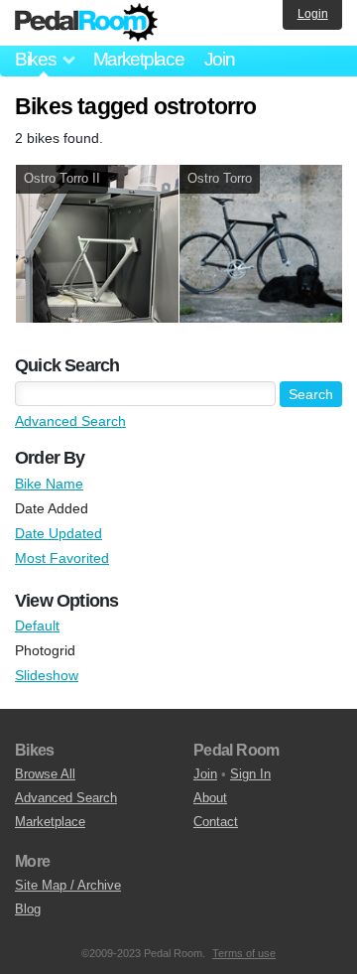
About (210, 797)
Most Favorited (62, 558)
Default (37, 625)
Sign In (250, 773)
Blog (28, 909)
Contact (215, 821)
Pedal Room (86, 23)
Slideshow (46, 675)
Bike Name (49, 483)
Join (219, 59)
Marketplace (138, 59)
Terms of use (244, 953)
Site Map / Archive (68, 885)
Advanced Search (70, 421)
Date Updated (58, 533)
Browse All (45, 773)
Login (313, 14)
